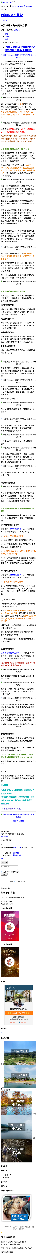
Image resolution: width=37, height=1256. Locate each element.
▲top (2, 859)
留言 (20, 847)
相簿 (6, 34)
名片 (6, 39)
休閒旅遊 (17, 30)
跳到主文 (4, 20)
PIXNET (9, 1227)
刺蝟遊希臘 (17, 855)
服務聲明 (21, 1229)
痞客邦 (15, 847)
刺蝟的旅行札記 (12, 15)
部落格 (7, 36)
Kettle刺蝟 (4, 836)
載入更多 (4, 862)
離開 (11, 1252)
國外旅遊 (16, 853)
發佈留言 (4, 874)
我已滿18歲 (5, 1252)
